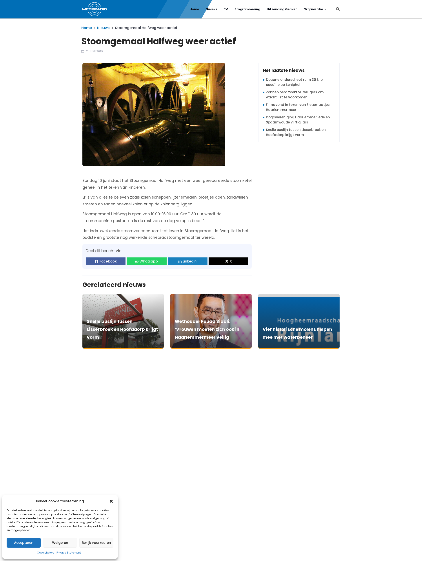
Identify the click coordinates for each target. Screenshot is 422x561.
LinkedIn (189, 261)
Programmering (247, 9)
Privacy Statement (68, 552)
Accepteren (23, 542)
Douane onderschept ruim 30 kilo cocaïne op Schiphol (294, 82)
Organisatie (313, 9)
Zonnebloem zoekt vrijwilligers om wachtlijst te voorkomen (295, 95)
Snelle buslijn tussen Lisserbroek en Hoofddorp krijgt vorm (296, 132)
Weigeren (60, 542)
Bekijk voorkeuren (96, 542)
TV (226, 9)
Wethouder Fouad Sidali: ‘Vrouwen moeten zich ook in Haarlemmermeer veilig (207, 329)
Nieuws (211, 9)
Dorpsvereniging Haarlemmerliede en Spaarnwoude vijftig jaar (298, 120)
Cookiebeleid (45, 552)
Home (194, 9)
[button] (111, 501)
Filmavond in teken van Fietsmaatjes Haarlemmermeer (298, 107)
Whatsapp (149, 261)
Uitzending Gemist (282, 9)
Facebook (108, 261)
